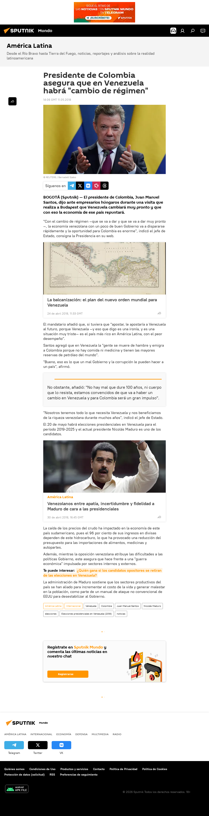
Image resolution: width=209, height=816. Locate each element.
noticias (121, 613)
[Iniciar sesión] (182, 31)
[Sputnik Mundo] (20, 34)
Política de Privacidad (123, 769)
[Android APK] (17, 789)
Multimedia (100, 734)
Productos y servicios (74, 769)
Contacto (99, 769)
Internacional (73, 605)
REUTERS (51, 177)
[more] (159, 313)
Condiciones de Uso (42, 769)
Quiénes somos (14, 769)
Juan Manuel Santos (128, 605)
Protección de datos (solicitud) (24, 774)
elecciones (51, 613)
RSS (52, 774)
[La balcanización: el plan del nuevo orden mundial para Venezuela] (104, 268)
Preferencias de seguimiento (79, 774)
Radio (117, 734)
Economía (63, 734)
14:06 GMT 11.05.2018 (57, 100)
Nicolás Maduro (152, 605)
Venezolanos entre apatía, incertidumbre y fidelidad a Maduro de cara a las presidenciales (100, 506)
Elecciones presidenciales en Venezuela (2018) (86, 613)
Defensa (81, 734)
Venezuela (91, 605)
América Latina (60, 497)
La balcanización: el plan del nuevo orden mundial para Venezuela (102, 302)
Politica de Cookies (154, 769)
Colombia (106, 605)
